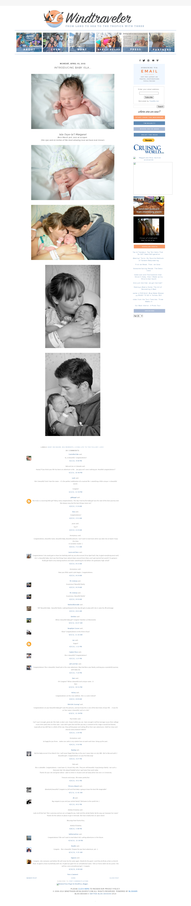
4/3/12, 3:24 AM (75, 506)
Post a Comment (72, 874)
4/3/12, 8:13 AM (75, 564)
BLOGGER (133, 891)
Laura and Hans (73, 552)
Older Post (114, 878)
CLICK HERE (83, 889)
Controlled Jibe (74, 454)
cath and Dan (73, 664)
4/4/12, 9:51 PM (75, 781)
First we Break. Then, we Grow (147, 264)
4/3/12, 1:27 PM (75, 658)
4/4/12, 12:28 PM (75, 713)
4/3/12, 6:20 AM (75, 530)
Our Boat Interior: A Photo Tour (148, 305)
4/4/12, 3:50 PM (75, 744)
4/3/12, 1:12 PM (75, 646)
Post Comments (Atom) (78, 881)
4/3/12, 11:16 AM (76, 635)
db (73, 798)
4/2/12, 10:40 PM (75, 473)
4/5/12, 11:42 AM (76, 792)
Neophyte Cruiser (73, 628)
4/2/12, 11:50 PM (75, 492)
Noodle (73, 846)
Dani (73, 678)
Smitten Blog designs (100, 894)
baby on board (54, 447)
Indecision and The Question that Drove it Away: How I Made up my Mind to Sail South (148, 277)
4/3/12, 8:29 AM (75, 587)
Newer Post (32, 878)
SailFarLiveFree (73, 834)
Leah (73, 478)
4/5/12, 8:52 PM (75, 804)
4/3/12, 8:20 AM (75, 575)
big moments (68, 447)
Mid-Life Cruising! (74, 704)
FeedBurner (154, 101)
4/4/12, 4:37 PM (75, 759)
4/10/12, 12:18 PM (75, 840)
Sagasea (73, 858)
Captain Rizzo (73, 652)
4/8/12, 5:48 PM (75, 829)
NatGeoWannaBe (73, 605)
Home (73, 878)
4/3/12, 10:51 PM (75, 687)
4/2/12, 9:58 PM (75, 461)
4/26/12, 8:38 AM (76, 869)
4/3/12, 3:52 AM (75, 518)
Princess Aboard (73, 786)
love (101, 447)
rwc (73, 640)
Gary (73, 512)
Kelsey (73, 692)
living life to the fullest (86, 447)
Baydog (73, 750)
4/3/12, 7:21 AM (75, 547)
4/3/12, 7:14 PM (75, 673)
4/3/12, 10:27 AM (76, 623)
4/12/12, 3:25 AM (76, 852)
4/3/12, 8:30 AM (75, 599)
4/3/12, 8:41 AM (75, 611)
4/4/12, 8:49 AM (75, 699)
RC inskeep (73, 581)
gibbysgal (74, 497)
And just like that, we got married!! (148, 283)
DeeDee (73, 616)
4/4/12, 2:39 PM (75, 733)
